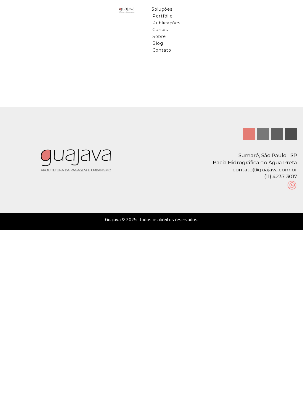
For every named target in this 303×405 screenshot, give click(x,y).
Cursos (160, 29)
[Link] (291, 134)
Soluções (162, 9)
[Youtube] (277, 134)
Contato (161, 50)
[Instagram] (249, 134)
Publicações (166, 22)
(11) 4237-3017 (280, 176)
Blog (157, 43)
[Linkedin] (263, 134)
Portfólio (162, 16)
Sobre (159, 36)
